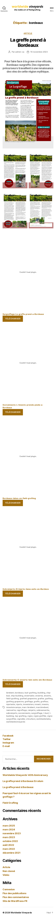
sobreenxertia (42, 710)
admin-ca (19, 52)
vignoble (21, 719)
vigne (30, 716)
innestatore (28, 704)
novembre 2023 (12, 833)
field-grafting (12, 698)
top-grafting (20, 716)
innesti (38, 704)
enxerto (47, 695)
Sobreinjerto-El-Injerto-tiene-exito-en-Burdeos (26, 589)
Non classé (9, 871)
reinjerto (32, 710)
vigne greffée (39, 716)
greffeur (44, 701)
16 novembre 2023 (39, 52)
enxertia (39, 695)
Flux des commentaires (16, 897)
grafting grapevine (15, 701)
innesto (45, 704)
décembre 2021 (11, 852)
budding (41, 692)
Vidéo (6, 875)
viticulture (30, 719)
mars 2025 (9, 825)
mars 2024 (9, 829)
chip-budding (17, 695)
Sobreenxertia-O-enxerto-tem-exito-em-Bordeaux (27, 680)
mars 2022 (9, 849)
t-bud (46, 713)
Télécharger (13, 318)
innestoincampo (13, 707)
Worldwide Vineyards (21, 912)
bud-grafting (31, 692)
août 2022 (8, 845)
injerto (19, 704)
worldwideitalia (43, 719)
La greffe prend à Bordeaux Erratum (23, 781)
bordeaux (19, 692)
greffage (29, 701)
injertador (10, 704)
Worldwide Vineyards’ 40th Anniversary (25, 775)
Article (28, 33)
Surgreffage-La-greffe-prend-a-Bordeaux (23, 314)
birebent (10, 692)
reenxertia (11, 710)
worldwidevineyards (15, 722)
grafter (41, 698)
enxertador (29, 695)
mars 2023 (9, 837)
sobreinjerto (11, 713)
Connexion (9, 889)
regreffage (22, 710)
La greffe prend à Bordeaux (28, 42)
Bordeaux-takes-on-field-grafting (19, 498)
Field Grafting (10, 802)
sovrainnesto (24, 713)
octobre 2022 (10, 841)
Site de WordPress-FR (15, 901)
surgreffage (36, 713)
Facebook (8, 735)
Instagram (8, 742)
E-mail (6, 746)
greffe (36, 701)
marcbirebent (42, 707)
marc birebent (28, 707)
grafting (49, 698)
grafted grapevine (28, 698)
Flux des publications (14, 893)
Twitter (7, 739)
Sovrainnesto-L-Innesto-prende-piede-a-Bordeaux (23, 406)
